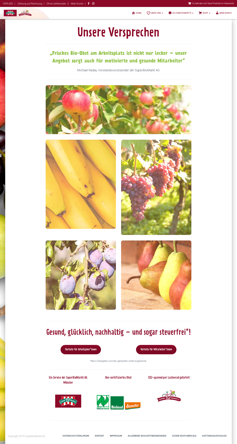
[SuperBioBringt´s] (17, 13)
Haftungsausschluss (214, 436)
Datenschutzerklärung (76, 436)
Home (139, 13)
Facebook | (89, 4)
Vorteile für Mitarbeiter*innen (156, 349)
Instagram (93, 4)
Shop (206, 13)
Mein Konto (225, 13)
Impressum (116, 436)
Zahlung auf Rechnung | (30, 3)
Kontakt (99, 436)
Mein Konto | (78, 3)
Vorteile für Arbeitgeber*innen (80, 349)
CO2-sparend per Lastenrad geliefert (169, 377)
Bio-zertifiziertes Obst (118, 377)
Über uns (156, 13)
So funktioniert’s (182, 13)
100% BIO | (9, 3)
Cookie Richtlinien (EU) (184, 436)
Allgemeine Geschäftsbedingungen (147, 436)
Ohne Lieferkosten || (57, 3)
